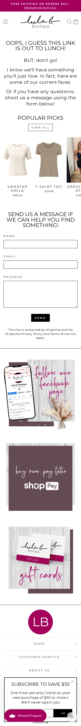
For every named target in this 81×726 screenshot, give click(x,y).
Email (10, 256)
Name (9, 236)
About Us (39, 670)
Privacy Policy (32, 334)
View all (40, 127)
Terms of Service (63, 334)
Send (40, 317)
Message (13, 276)
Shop (39, 643)
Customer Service (39, 657)
